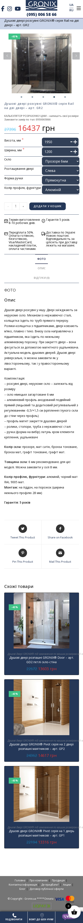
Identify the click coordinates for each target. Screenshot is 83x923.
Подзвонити (13, 919)
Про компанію (39, 880)
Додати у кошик (48, 206)
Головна (20, 880)
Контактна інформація (23, 884)
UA (71, 5)
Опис (42, 268)
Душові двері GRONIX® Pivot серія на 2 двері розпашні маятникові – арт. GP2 (41, 746)
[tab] (41, 259)
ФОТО (41, 259)
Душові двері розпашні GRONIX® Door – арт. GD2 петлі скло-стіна (41, 659)
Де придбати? (50, 884)
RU (71, 10)
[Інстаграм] (9, 8)
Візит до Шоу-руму (41, 919)
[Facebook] (3, 8)
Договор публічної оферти (47, 889)
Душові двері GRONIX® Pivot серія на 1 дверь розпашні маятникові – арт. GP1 (41, 833)
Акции (67, 884)
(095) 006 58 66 (41, 14)
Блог (22, 889)
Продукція (58, 880)
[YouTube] (17, 8)
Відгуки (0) (42, 278)
